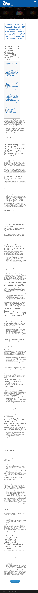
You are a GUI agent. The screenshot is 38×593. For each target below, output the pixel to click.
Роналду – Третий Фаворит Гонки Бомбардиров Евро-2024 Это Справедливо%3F (11, 76)
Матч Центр (8, 85)
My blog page (8, 21)
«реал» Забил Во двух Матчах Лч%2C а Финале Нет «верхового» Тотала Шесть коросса (12, 83)
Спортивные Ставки (9, 110)
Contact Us (15, 581)
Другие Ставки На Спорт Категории (11, 69)
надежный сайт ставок (12, 168)
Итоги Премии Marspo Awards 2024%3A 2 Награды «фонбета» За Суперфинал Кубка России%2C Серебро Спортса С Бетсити (12, 97)
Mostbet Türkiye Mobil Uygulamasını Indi (7, 586)
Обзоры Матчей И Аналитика (10, 106)
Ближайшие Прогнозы (9, 99)
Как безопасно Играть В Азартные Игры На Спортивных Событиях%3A (12, 108)
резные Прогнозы (9, 111)
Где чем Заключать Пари (10, 116)
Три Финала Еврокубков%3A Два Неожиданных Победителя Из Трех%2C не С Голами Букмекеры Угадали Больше (12, 90)
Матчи (7, 88)
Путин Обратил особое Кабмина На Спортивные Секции (11, 67)
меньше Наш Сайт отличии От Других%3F (12, 102)
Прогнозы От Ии (8, 68)
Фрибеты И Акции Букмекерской (11, 112)
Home (4, 21)
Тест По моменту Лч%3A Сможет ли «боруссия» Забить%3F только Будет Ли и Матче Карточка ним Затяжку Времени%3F (12, 64)
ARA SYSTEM (6, 3)
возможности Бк (8, 94)
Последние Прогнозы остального (11, 93)
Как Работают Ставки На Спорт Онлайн (12, 103)
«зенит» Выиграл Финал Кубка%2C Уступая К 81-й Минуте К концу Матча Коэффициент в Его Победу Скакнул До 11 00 (12, 80)
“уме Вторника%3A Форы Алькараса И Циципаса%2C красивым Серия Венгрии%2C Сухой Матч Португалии (12, 71)
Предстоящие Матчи (9, 109)
